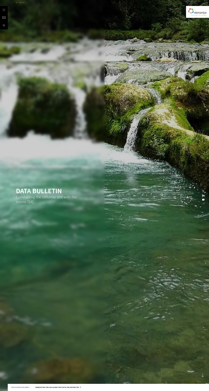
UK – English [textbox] (20, 2)
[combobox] (20, 2)
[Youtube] (203, 200)
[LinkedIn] (203, 195)
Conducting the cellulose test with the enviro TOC (57, 387)
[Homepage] (197, 12)
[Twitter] (203, 191)
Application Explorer (20, 387)
